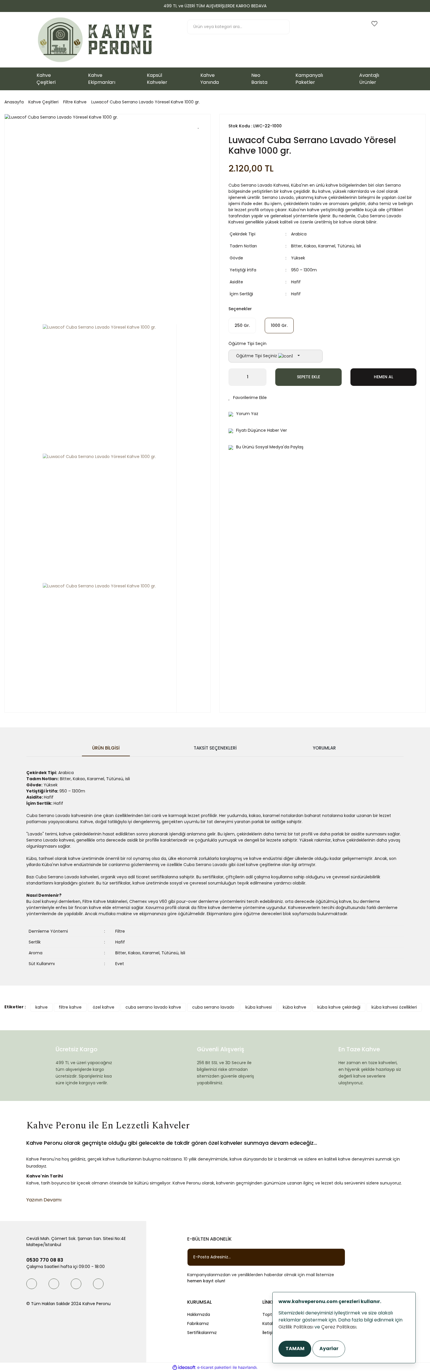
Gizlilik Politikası (295, 1327)
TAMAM (295, 1348)
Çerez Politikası (338, 1327)
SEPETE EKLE (308, 377)
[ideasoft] (184, 1367)
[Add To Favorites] (198, 126)
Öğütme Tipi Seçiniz (257, 356)
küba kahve (294, 1007)
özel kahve (103, 1007)
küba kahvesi (258, 1007)
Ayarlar (328, 1348)
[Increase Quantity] (262, 377)
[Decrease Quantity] (232, 377)
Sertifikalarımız (202, 1332)
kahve (41, 1007)
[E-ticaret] (214, 1367)
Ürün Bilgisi (106, 748)
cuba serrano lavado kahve (153, 1007)
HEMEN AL (383, 377)
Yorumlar (324, 748)
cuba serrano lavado (213, 1007)
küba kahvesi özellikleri (394, 1007)
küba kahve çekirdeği (338, 1007)
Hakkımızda (198, 1314)
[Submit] (335, 1257)
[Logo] (95, 39)
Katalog (270, 1323)
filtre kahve (70, 1007)
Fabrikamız (198, 1323)
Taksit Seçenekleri (215, 748)
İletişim (269, 1332)
